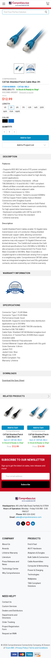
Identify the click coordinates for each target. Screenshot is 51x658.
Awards (5, 548)
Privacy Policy (22, 648)
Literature (6, 557)
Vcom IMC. (10, 648)
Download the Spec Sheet (13, 380)
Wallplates (32, 579)
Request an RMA (9, 633)
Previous (42, 396)
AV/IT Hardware (34, 548)
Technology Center (10, 569)
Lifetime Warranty (10, 553)
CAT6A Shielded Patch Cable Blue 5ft (38, 435)
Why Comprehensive (11, 573)
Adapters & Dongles (36, 553)
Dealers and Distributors (12, 611)
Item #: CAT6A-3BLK (13, 440)
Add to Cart (13, 428)
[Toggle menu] (3, 3)
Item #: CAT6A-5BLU (38, 440)
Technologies (33, 574)
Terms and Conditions (38, 648)
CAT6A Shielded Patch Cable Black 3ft (13, 435)
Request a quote (26, 92)
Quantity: (7, 127)
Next (48, 396)
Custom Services (9, 606)
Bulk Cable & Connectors (38, 557)
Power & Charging (35, 570)
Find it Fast (32, 544)
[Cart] (48, 4)
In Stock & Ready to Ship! (12, 443)
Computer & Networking (38, 566)
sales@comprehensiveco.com (28, 517)
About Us (6, 544)
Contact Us (7, 602)
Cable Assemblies (35, 561)
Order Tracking (8, 622)
